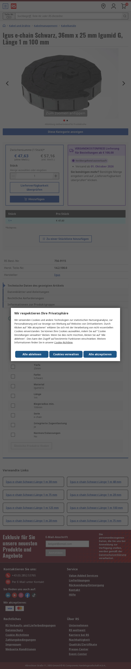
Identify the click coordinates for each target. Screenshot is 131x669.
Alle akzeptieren (100, 354)
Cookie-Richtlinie (63, 342)
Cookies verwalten (66, 354)
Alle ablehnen (32, 354)
